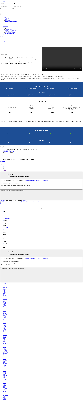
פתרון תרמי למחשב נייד (9, 29)
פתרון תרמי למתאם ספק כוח (10, 30)
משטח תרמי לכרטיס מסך (13, 201)
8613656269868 (6, 236)
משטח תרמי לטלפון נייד (30, 201)
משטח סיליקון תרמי (21, 201)
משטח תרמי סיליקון (4, 201)
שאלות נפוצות (5, 26)
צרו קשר (4, 34)
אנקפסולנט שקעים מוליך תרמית (11, 21)
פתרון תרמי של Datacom (10, 32)
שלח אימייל (2, 203)
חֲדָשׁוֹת (4, 24)
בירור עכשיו (2, 161)
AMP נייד (25, 200)
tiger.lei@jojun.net (6, 227)
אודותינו (4, 27)
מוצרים (4, 17)
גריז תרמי (7, 19)
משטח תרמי (7, 18)
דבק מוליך (7, 23)
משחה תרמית (7, 20)
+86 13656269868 (6, 218)
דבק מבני (7, 22)
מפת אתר (3, 200)
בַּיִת (3, 16)
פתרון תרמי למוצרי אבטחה (10, 31)
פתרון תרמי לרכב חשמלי (9, 33)
